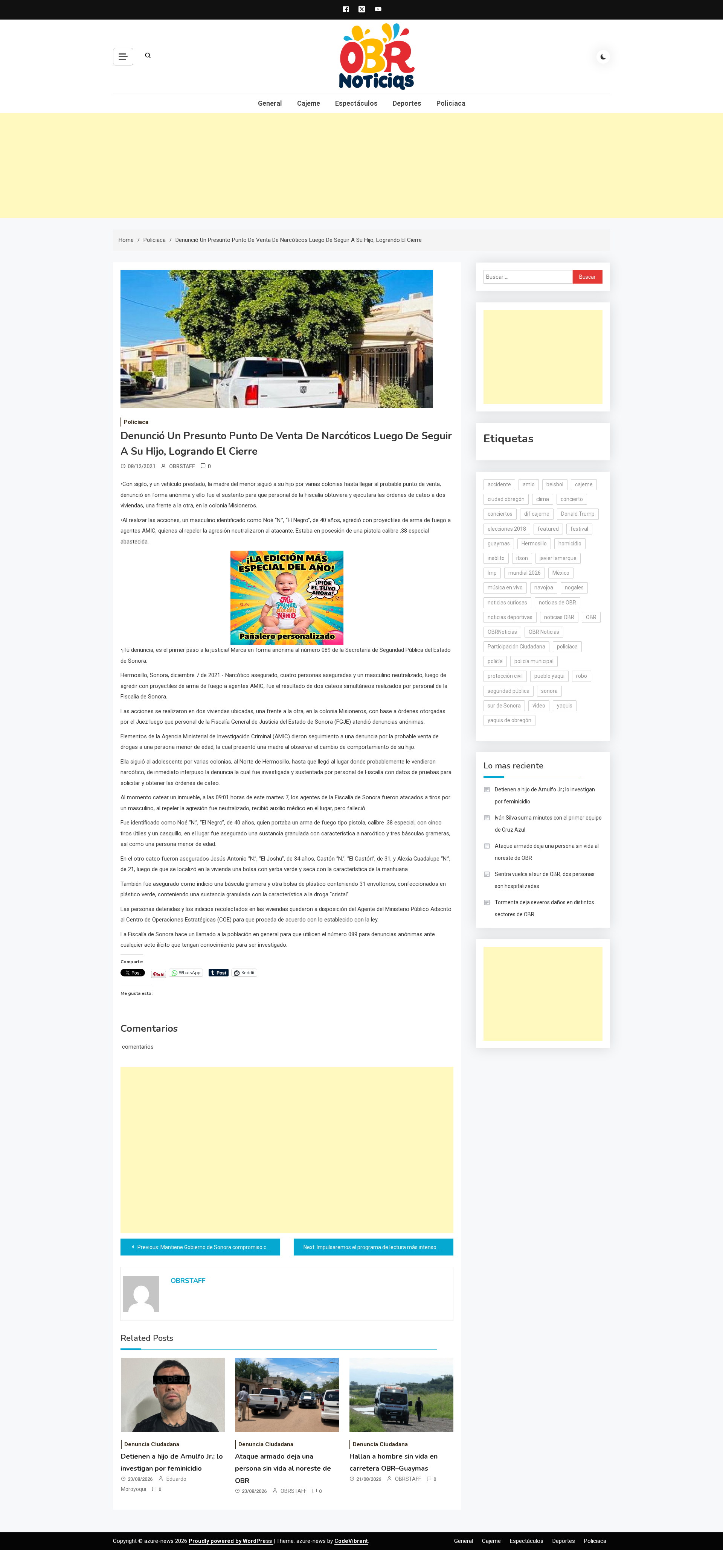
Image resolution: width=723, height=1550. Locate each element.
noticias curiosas (507, 603)
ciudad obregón (506, 499)
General (270, 103)
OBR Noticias (544, 632)
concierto (572, 499)
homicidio (569, 543)
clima (542, 499)
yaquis (564, 706)
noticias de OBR (557, 603)
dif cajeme (536, 514)
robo (581, 676)
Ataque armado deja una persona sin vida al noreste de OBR (283, 1468)
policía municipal (534, 661)
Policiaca (450, 103)
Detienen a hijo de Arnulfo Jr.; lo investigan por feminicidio (545, 795)
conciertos (500, 514)
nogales (574, 587)
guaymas (499, 543)
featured (548, 529)
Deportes (407, 103)
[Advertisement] (361, 165)
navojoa (543, 587)
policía (495, 661)
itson (522, 558)
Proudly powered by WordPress (231, 1541)
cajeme (584, 484)
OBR (591, 617)
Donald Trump (578, 514)
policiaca (567, 647)
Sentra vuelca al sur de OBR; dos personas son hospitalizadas (545, 880)
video (538, 706)
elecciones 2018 (507, 529)
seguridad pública (508, 691)
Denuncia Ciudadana (151, 1444)
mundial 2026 (524, 573)
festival (579, 529)
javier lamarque (558, 558)
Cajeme (308, 103)
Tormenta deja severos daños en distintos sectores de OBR (544, 908)
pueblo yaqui (549, 676)
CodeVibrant (351, 1541)
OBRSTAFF (182, 466)
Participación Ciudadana (516, 647)
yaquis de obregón (509, 720)
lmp (492, 573)
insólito (496, 558)
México (560, 573)
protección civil (505, 676)
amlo (529, 484)
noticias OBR (559, 617)
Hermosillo (534, 543)
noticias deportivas (510, 617)
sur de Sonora (504, 706)
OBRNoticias (502, 632)
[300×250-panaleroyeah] (286, 597)
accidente (499, 484)
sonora (549, 691)
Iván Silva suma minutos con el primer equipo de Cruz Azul (548, 824)
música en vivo (505, 587)
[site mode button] (603, 57)
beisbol (554, 484)
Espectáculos (356, 103)
